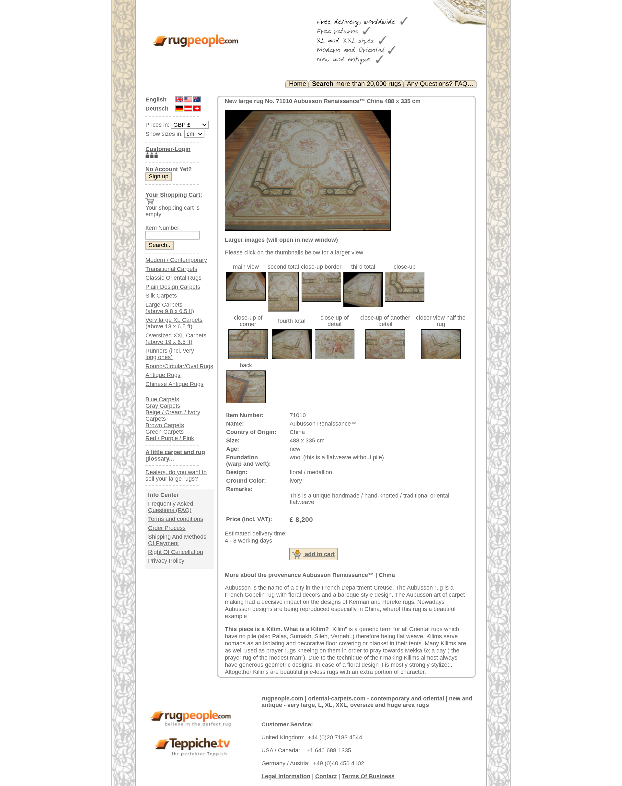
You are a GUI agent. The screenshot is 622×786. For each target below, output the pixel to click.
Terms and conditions (175, 519)
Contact (326, 776)
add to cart (319, 554)
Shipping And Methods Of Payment (177, 540)
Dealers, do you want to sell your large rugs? (176, 475)
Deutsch (156, 108)
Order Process (167, 528)
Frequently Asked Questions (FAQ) (170, 506)
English (156, 99)
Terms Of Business (368, 776)
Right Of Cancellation (175, 552)
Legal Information (285, 776)
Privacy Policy (166, 560)
